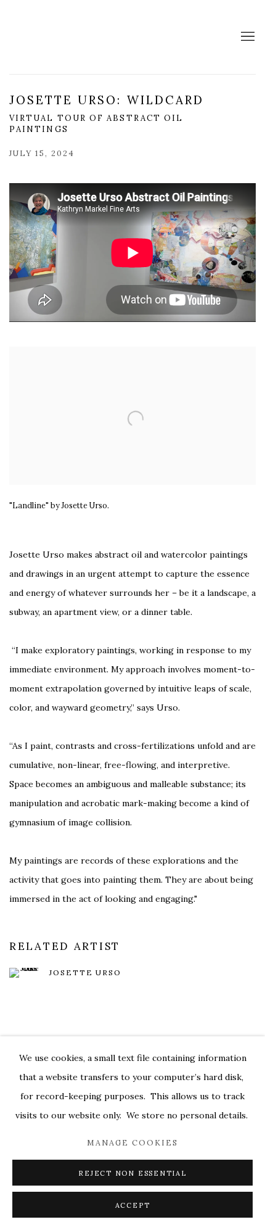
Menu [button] (246, 37)
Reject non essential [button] (132, 1173)
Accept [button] (132, 1205)
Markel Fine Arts (52, 37)
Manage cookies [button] (132, 1142)
